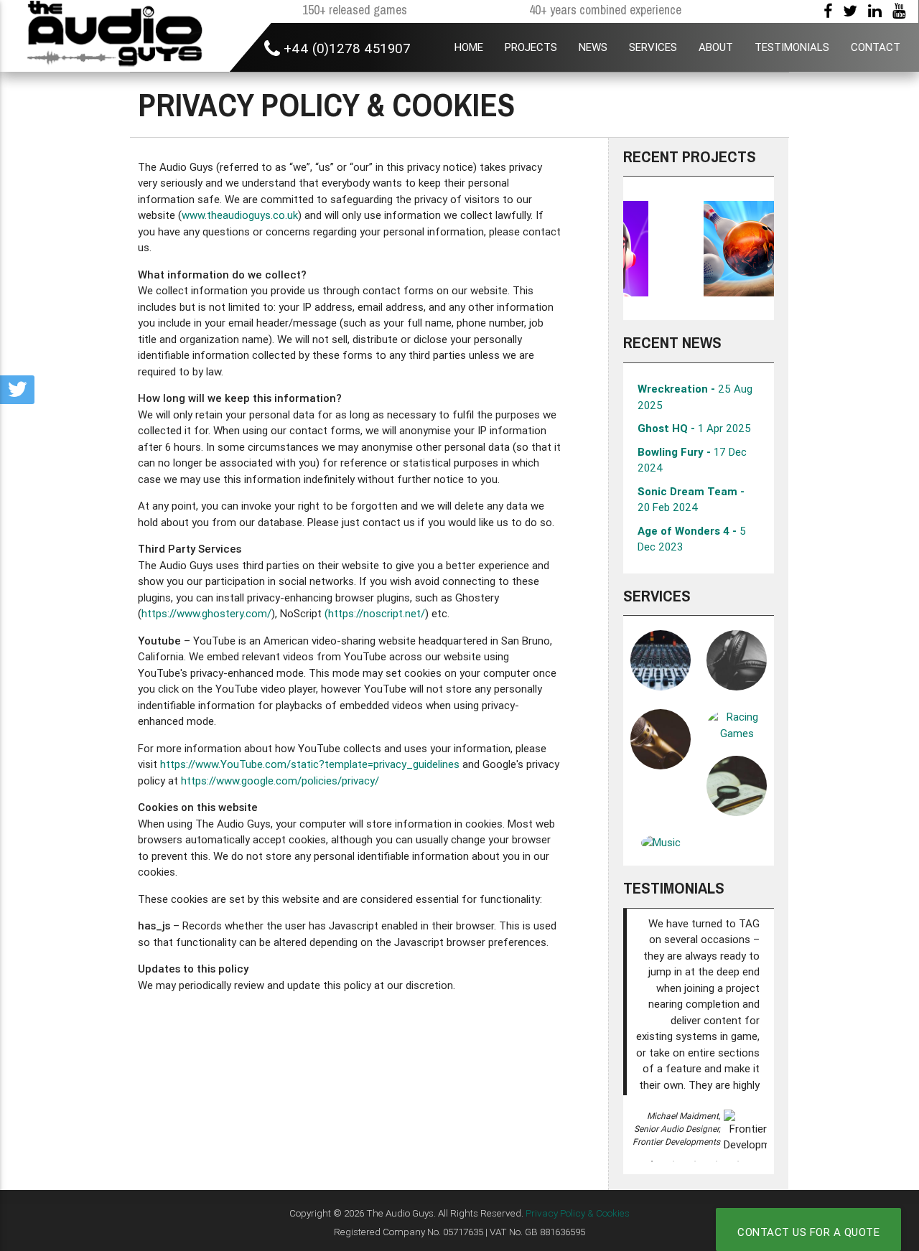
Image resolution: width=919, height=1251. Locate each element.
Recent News (672, 342)
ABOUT (716, 47)
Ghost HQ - (694, 428)
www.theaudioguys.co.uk (240, 215)
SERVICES (653, 47)
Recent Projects (689, 156)
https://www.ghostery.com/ (206, 613)
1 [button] (652, 1161)
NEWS (593, 47)
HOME (468, 47)
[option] (698, 248)
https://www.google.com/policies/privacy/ (280, 780)
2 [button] (673, 1161)
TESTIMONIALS (792, 47)
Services (657, 595)
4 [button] (716, 1161)
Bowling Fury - (692, 460)
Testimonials (673, 888)
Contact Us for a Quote (808, 1232)
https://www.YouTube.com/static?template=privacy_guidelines (310, 764)
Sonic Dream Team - (691, 499)
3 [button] (695, 1161)
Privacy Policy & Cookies (578, 1213)
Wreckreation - (695, 397)
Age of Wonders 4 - (692, 539)
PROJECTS (531, 47)
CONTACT (875, 47)
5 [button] (738, 1161)
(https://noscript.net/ (375, 613)
